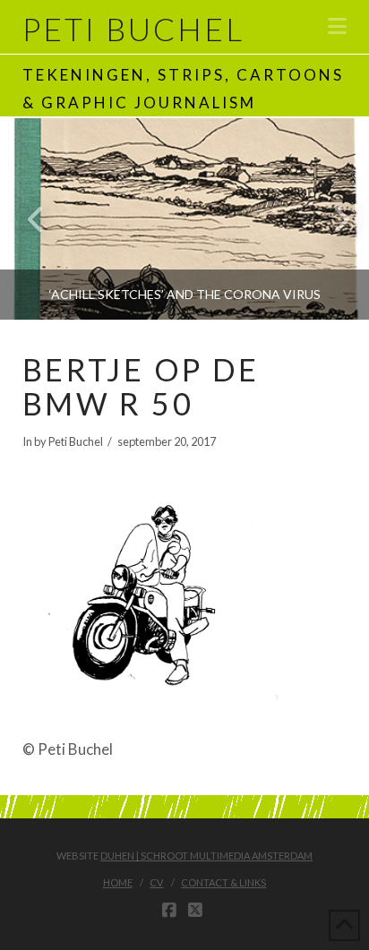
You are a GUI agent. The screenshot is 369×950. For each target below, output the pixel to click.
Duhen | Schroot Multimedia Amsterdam (206, 855)
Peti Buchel (133, 29)
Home (118, 882)
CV (156, 882)
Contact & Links (223, 882)
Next (331, 218)
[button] (337, 26)
